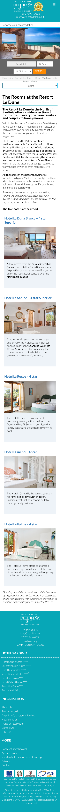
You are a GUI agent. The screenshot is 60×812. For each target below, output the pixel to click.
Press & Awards (10, 711)
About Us (6, 707)
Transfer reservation (12, 723)
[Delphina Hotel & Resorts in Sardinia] (30, 623)
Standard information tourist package (22, 757)
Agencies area (9, 753)
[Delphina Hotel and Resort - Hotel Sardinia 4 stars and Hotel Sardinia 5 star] (23, 10)
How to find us (9, 719)
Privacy (5, 761)
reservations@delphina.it (30, 16)
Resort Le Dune (33, 78)
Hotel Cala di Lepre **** (14, 682)
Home (4, 78)
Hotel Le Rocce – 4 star (20, 376)
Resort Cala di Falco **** (15, 674)
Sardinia (13, 78)
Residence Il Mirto (11, 690)
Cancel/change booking (14, 748)
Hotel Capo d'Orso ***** (14, 661)
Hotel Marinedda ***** (13, 669)
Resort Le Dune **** (12, 686)
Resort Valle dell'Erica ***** (16, 665)
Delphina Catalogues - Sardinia (18, 715)
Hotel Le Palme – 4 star (21, 524)
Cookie (5, 765)
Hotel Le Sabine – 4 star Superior (28, 298)
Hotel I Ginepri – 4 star (20, 452)
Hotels (21, 78)
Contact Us (7, 727)
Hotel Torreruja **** (12, 678)
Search (39, 71)
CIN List (5, 731)
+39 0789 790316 (30, 13)
